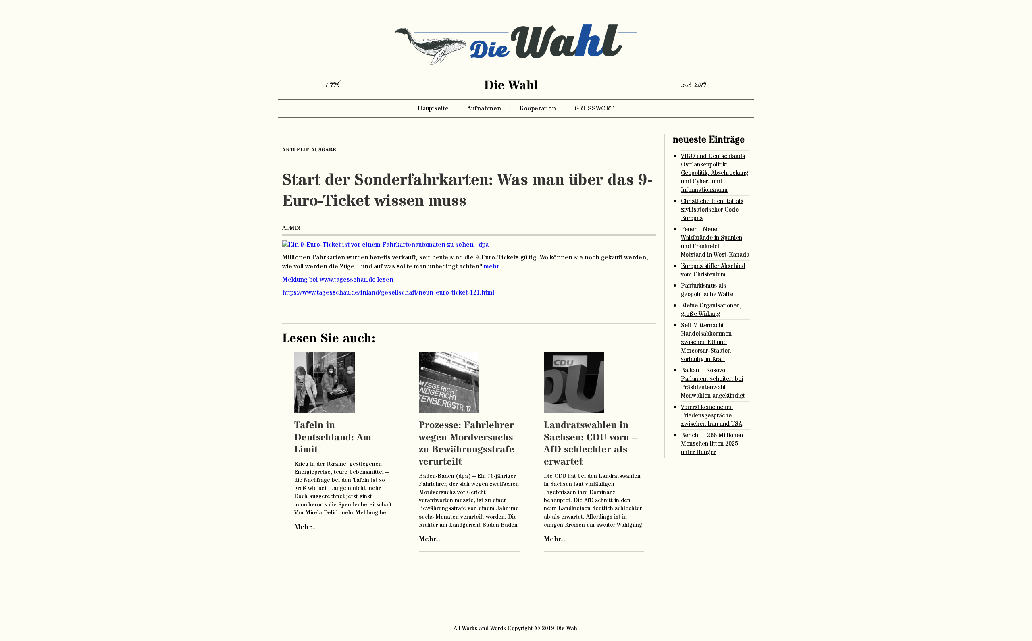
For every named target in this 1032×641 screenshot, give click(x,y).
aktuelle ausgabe (309, 150)
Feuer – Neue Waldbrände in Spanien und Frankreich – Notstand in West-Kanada (715, 242)
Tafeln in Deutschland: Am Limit (332, 437)
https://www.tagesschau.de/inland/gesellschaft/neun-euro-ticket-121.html (388, 292)
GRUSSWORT (594, 108)
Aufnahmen (484, 108)
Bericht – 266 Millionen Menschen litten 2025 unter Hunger (712, 443)
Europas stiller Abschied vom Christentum (713, 270)
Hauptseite (433, 108)
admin (291, 228)
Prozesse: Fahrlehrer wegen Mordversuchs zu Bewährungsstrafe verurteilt (466, 444)
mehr (491, 266)
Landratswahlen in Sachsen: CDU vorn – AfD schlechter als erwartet (591, 444)
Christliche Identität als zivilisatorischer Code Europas (712, 209)
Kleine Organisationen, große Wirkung (711, 309)
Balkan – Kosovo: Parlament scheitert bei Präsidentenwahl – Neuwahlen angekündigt (713, 383)
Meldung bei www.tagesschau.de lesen (337, 279)
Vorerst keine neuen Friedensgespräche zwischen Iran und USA (711, 415)
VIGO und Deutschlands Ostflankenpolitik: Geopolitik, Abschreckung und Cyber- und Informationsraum (714, 173)
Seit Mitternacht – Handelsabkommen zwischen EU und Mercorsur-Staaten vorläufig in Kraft (706, 342)
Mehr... (305, 527)
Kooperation (538, 108)
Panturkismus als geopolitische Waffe (707, 290)
